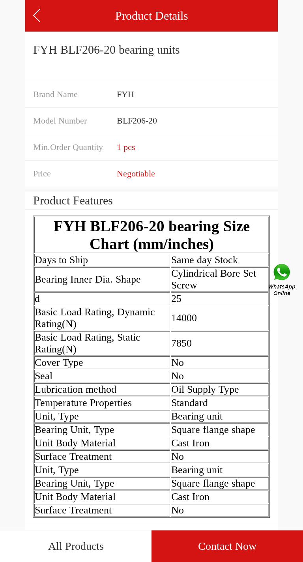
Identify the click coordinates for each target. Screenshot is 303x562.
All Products (76, 546)
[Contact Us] (282, 281)
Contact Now (227, 546)
